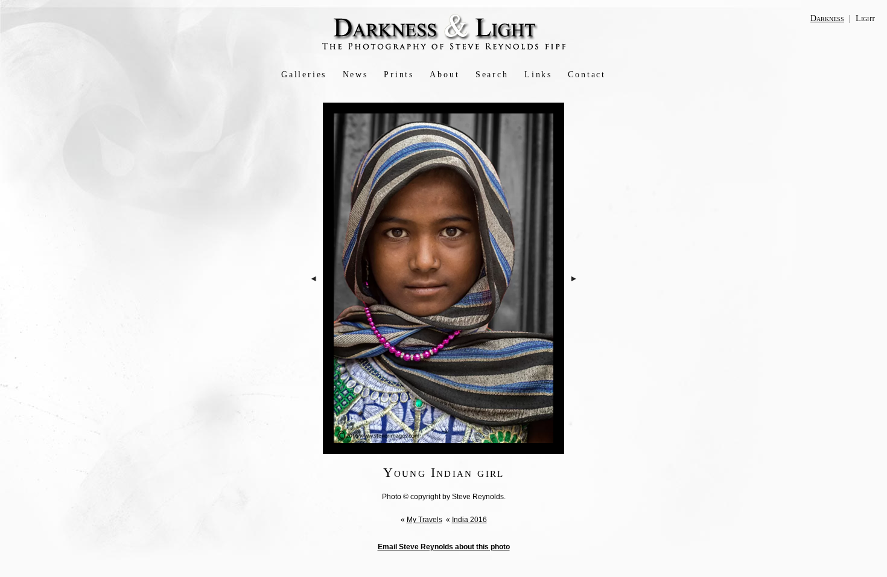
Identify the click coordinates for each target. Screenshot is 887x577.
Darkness (827, 18)
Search (492, 74)
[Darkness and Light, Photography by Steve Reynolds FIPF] (444, 49)
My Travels (424, 519)
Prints (399, 74)
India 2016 (469, 519)
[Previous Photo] (313, 313)
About (444, 74)
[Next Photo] (574, 313)
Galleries (303, 74)
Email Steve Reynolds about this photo (444, 547)
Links (538, 74)
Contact (587, 74)
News (355, 74)
